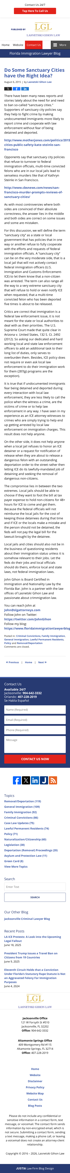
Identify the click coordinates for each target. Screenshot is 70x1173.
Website (18, 45)
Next (42, 662)
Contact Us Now (35, 759)
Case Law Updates (19, 823)
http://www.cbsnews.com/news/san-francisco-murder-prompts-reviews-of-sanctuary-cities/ (33, 192)
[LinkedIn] (35, 780)
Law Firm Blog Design (35, 1168)
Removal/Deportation (29, 643)
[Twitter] (26, 780)
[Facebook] (17, 780)
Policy (7, 643)
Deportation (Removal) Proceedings (31, 850)
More (62, 45)
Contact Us (34, 45)
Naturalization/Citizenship (25, 839)
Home (6, 45)
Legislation (14, 845)
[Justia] (44, 780)
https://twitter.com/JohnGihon (27, 619)
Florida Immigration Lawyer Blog (35, 29)
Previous (12, 662)
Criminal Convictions (28, 636)
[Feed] (53, 780)
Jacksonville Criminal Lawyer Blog (27, 919)
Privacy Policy (35, 1087)
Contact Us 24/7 (35, 8)
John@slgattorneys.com (22, 610)
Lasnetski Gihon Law (51, 1153)
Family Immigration (53, 636)
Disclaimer (35, 1081)
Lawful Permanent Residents (47, 639)
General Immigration (16, 639)
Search (35, 897)
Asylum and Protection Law (25, 856)
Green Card (13, 861)
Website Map (35, 1093)
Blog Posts (35, 1106)
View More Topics (16, 866)
